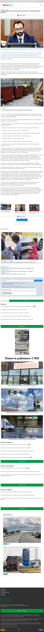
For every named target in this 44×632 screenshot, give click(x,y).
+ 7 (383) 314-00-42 (20, 619)
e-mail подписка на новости (8, 598)
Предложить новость (22, 219)
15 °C (7, 1)
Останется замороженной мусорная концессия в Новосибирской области (16, 110)
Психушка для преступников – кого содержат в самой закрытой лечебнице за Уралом (18, 287)
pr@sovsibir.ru (15, 620)
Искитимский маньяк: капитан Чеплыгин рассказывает (12, 286)
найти (26, 300)
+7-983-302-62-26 (23, 620)
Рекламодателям (5, 592)
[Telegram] (24, 15)
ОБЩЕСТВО (9, 260)
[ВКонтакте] (18, 15)
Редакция (3, 590)
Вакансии (3, 593)
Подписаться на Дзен (7, 293)
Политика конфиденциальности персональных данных (9, 626)
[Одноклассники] (21, 15)
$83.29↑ (10, 1)
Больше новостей (22, 326)
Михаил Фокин (10, 18)
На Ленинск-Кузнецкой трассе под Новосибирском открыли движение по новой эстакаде (22, 517)
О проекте (3, 589)
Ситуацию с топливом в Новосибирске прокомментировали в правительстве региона (21, 547)
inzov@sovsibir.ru (35, 619)
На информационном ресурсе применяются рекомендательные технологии (12, 622)
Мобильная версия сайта (6, 601)
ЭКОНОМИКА (5, 574)
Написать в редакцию (22, 610)
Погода (2, 595)
